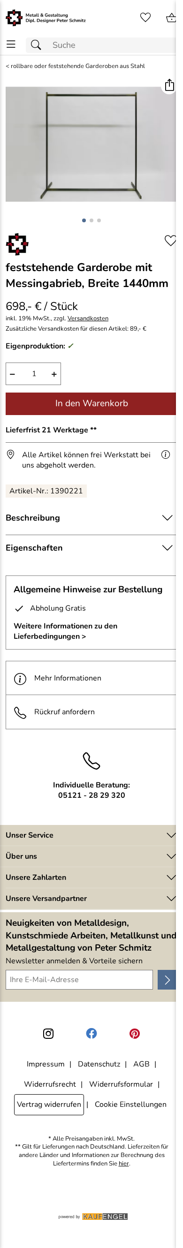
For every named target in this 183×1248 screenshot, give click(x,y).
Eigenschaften (34, 547)
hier (124, 1164)
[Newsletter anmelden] (167, 980)
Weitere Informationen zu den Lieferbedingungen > (65, 631)
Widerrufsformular (121, 1084)
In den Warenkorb (91, 403)
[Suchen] (38, 45)
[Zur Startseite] (46, 18)
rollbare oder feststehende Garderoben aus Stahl (78, 66)
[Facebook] (91, 1033)
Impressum (46, 1064)
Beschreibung (33, 517)
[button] (169, 86)
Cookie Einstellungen (131, 1104)
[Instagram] (48, 1033)
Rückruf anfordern (64, 712)
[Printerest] (134, 1033)
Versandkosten (88, 319)
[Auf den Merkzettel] (171, 241)
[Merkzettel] (145, 17)
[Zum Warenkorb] (171, 17)
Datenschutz (99, 1064)
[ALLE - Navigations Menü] (11, 44)
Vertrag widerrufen (49, 1104)
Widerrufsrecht (50, 1084)
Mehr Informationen (67, 678)
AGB (141, 1064)
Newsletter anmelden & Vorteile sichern (74, 961)
